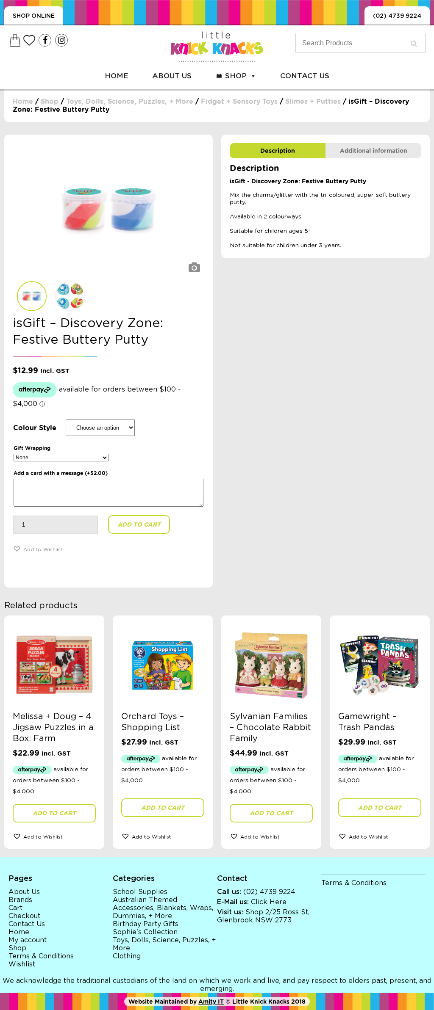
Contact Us (304, 76)
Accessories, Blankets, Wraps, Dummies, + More (163, 912)
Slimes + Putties (313, 101)
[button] (38, 548)
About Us (172, 76)
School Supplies (140, 892)
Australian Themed (145, 900)
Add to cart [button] (54, 813)
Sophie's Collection (145, 932)
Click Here (269, 902)
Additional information (373, 150)
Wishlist (21, 964)
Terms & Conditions (41, 956)
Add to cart (139, 524)
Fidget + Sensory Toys (239, 101)
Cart (15, 908)
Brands (20, 900)
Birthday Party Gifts (145, 924)
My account (27, 940)
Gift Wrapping (32, 448)
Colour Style (34, 428)
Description (277, 150)
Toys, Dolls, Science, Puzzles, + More (129, 101)
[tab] (278, 150)
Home (116, 76)
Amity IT (211, 1001)
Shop (236, 76)
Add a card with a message (61, 473)
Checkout (24, 916)
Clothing (127, 956)
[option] (108, 210)
